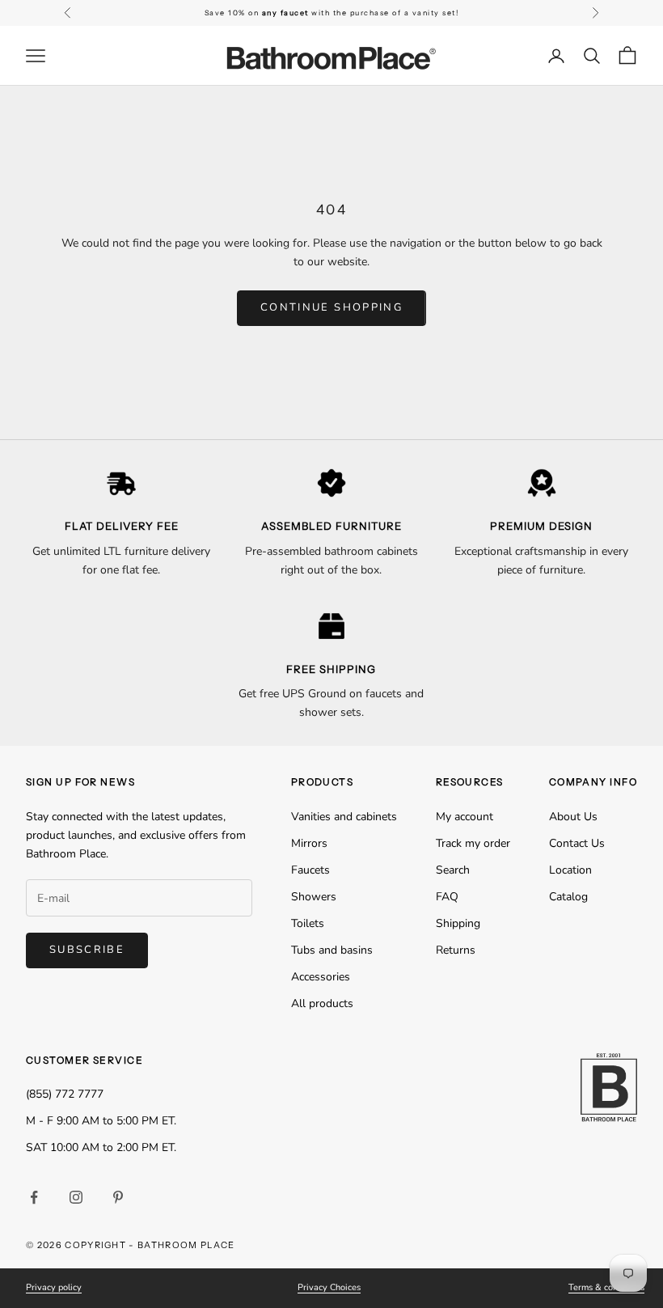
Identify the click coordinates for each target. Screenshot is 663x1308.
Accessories (320, 976)
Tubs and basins (332, 950)
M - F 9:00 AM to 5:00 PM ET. (101, 1120)
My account (464, 816)
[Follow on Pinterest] (118, 1197)
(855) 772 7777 (64, 1094)
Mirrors (309, 843)
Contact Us (577, 843)
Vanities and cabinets (344, 816)
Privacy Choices (329, 1287)
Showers (313, 896)
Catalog (568, 896)
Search (453, 870)
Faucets (310, 870)
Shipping (458, 923)
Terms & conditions (606, 1287)
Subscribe (87, 949)
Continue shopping (331, 307)
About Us (573, 816)
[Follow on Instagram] (76, 1197)
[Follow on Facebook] (34, 1197)
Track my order (473, 843)
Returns (455, 950)
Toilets (307, 923)
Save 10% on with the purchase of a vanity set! (332, 12)
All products (322, 1003)
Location (570, 870)
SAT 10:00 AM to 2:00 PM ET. (101, 1147)
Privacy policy (54, 1287)
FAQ (447, 896)
